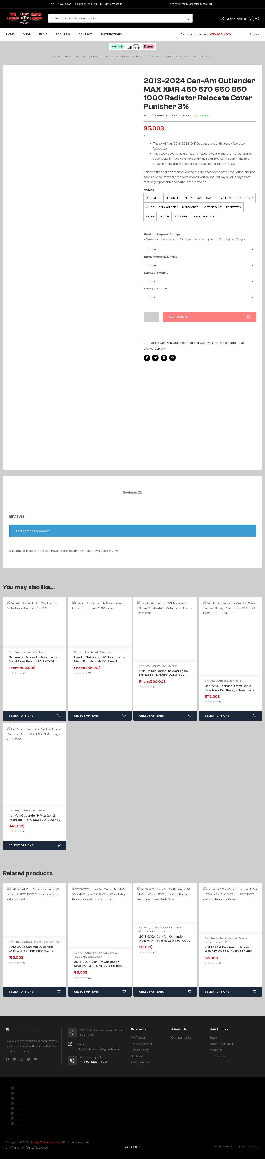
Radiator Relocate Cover (228, 343)
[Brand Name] (20, 1089)
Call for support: (91, 1057)
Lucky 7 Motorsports (45, 1142)
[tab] (132, 492)
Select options (21, 715)
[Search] (187, 18)
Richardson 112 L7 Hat (160, 256)
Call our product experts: (206, 34)
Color (149, 189)
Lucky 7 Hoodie (155, 288)
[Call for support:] (72, 1060)
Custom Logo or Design (162, 234)
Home (56, 56)
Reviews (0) (132, 493)
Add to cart (178, 317)
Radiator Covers (199, 343)
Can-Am (67, 56)
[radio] (153, 198)
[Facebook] (7, 1059)
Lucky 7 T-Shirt (156, 272)
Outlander (80, 56)
